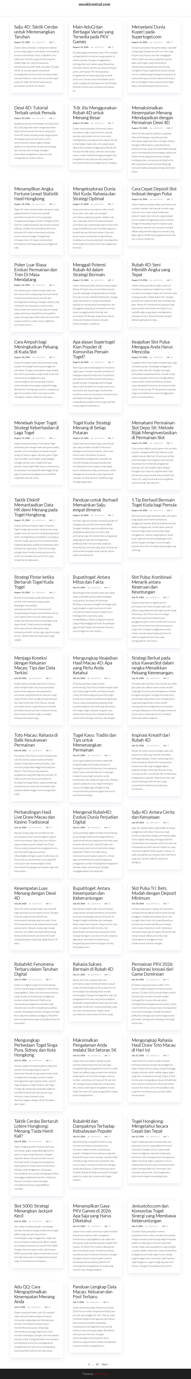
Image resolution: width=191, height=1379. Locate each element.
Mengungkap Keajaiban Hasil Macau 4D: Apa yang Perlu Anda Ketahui (95, 665)
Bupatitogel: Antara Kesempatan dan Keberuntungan (91, 893)
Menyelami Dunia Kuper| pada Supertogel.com (148, 31)
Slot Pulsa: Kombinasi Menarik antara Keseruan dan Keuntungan (152, 584)
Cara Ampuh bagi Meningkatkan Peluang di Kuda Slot (36, 346)
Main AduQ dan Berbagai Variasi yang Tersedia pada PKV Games (93, 34)
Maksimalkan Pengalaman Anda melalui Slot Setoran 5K (94, 1044)
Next (105, 1364)
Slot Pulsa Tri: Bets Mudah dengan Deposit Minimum (154, 893)
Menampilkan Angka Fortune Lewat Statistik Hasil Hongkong (36, 193)
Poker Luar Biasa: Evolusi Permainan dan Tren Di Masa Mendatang (35, 272)
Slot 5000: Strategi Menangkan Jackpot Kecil (33, 1210)
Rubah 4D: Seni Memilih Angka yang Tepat (151, 269)
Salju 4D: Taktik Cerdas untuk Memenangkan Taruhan (36, 31)
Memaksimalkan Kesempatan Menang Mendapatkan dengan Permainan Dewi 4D (152, 115)
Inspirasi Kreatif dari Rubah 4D (151, 737)
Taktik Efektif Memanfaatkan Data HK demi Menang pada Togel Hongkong (35, 507)
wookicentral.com (94, 4)
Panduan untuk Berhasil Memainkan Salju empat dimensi (95, 504)
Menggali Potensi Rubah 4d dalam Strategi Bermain (89, 269)
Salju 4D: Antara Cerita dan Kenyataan (153, 814)
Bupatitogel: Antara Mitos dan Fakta (91, 579)
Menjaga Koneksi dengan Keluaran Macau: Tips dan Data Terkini (34, 665)
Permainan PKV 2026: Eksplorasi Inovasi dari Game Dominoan (153, 969)
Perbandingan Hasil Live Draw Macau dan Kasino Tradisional (34, 816)
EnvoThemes (101, 1373)
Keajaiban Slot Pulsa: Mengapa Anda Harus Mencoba (152, 346)
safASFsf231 (41, 42)
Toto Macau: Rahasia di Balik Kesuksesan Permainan (36, 739)
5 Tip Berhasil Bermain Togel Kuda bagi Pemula (154, 502)
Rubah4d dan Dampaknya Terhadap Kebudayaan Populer (94, 1126)
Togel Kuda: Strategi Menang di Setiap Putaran (92, 427)
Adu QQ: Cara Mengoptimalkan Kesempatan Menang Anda (34, 1294)
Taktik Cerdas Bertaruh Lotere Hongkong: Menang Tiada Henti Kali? (36, 1128)
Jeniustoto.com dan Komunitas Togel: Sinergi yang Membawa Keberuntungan (154, 1213)
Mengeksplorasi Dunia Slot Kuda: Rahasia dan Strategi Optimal (94, 193)
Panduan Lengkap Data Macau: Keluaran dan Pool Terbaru (95, 1291)
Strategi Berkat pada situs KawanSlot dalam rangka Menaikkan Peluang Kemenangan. (153, 665)
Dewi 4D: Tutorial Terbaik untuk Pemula (35, 110)
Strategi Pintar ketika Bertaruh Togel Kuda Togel (34, 581)
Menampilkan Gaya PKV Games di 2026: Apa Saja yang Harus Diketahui (92, 1213)
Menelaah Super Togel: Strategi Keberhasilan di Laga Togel (36, 427)
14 (97, 1364)
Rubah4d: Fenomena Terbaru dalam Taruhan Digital (36, 969)
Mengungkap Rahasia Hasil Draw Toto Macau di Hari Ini (154, 1044)
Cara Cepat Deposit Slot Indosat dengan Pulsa (154, 191)
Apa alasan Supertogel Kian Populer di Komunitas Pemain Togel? (94, 349)
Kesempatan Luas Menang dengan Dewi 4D (35, 893)
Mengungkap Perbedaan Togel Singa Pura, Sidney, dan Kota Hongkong (35, 1047)
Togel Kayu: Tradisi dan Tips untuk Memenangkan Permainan (94, 742)
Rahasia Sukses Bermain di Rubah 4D (93, 966)
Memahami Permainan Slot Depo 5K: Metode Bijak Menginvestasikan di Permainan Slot (154, 430)
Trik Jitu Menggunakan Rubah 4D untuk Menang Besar (95, 112)
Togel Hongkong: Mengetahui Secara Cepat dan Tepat (150, 1126)
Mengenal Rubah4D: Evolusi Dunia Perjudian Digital (95, 816)
